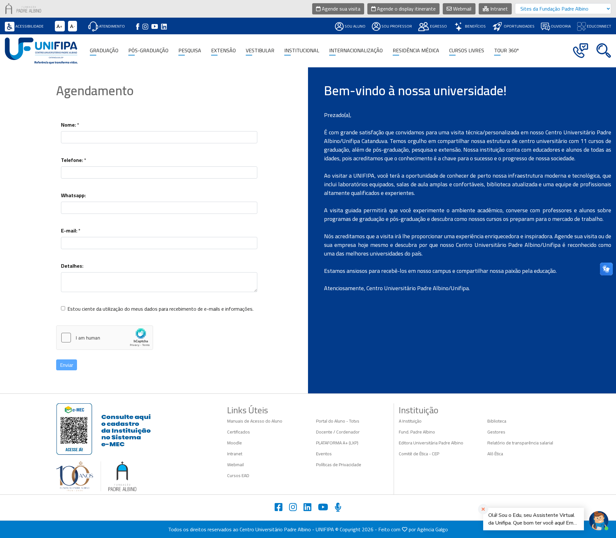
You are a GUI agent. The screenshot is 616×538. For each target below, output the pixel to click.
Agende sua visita (340, 8)
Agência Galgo (432, 529)
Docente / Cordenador (338, 432)
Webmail (461, 8)
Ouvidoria (560, 26)
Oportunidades (519, 26)
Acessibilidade (29, 26)
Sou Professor (396, 26)
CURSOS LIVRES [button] (466, 50)
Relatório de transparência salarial (520, 443)
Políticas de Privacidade (338, 464)
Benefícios (475, 26)
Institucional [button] (301, 50)
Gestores (496, 432)
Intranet (498, 8)
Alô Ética (495, 454)
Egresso (438, 26)
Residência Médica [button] (416, 50)
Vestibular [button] (260, 50)
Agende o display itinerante (406, 8)
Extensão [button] (223, 50)
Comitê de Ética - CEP (419, 454)
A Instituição (410, 421)
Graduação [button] (104, 50)
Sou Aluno (354, 26)
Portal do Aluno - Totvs (337, 421)
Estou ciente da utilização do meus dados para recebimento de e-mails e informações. (160, 309)
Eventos (324, 454)
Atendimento (111, 26)
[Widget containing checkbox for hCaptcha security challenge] (104, 337)
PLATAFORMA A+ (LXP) (337, 443)
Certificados (238, 432)
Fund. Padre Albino (417, 432)
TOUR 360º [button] (506, 50)
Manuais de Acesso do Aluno (254, 421)
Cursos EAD (238, 475)
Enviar (66, 365)
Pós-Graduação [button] (148, 50)
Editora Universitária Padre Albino (431, 443)
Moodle (234, 443)
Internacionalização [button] (356, 50)
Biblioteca (496, 421)
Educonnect (598, 26)
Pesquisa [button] (189, 50)
